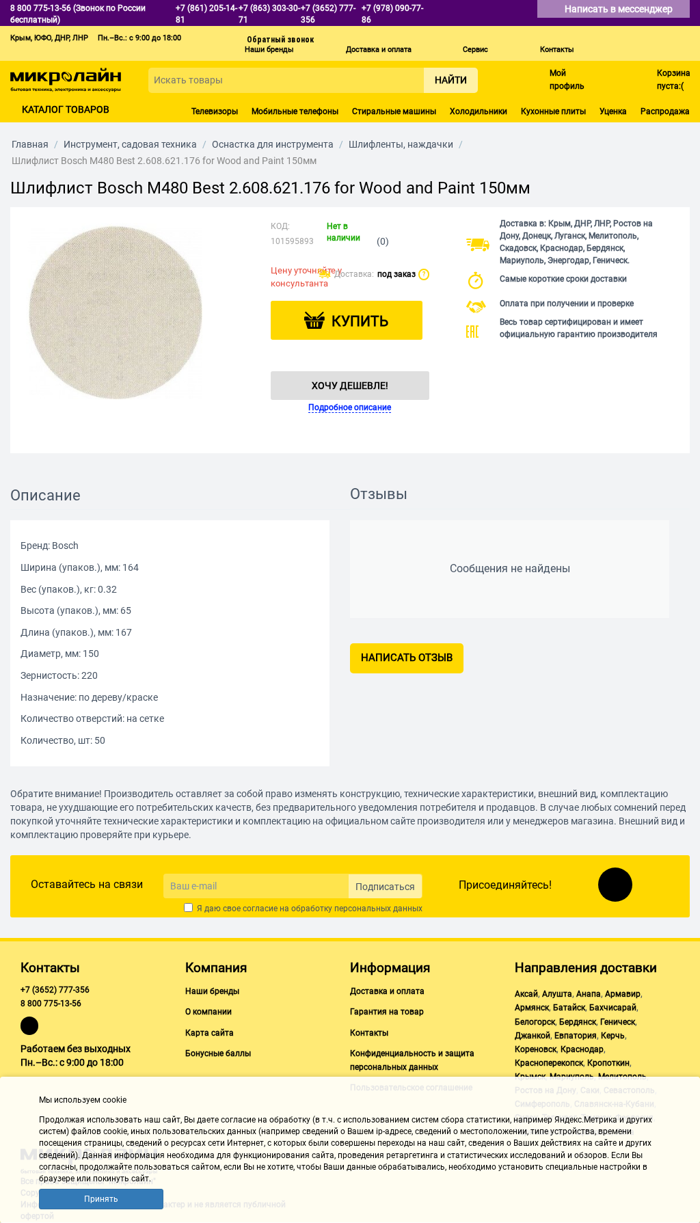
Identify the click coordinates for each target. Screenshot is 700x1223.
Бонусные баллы (218, 1053)
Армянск (532, 1007)
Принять (101, 1199)
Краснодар (582, 1049)
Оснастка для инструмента (273, 144)
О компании (208, 1012)
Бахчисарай (612, 1007)
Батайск (569, 1007)
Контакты (557, 49)
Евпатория (575, 1035)
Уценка (613, 111)
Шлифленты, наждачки (401, 144)
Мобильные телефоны (295, 111)
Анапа (588, 994)
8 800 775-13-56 (51, 1003)
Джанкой (532, 1035)
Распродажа (665, 111)
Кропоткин (608, 1063)
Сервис (475, 49)
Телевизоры (214, 111)
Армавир (623, 994)
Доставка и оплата (379, 49)
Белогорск (535, 1022)
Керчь (613, 1035)
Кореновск (535, 1049)
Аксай (526, 994)
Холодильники (478, 111)
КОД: (280, 226)
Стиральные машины (394, 111)
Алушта (557, 994)
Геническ (617, 1022)
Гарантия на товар (387, 1012)
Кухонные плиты (553, 111)
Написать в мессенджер (620, 8)
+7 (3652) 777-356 (55, 990)
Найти (451, 80)
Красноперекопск (549, 1063)
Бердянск (577, 1022)
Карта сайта (209, 1033)
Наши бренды (269, 49)
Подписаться (385, 886)
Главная (30, 144)
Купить (360, 321)
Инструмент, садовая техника (130, 144)
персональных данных (378, 908)
